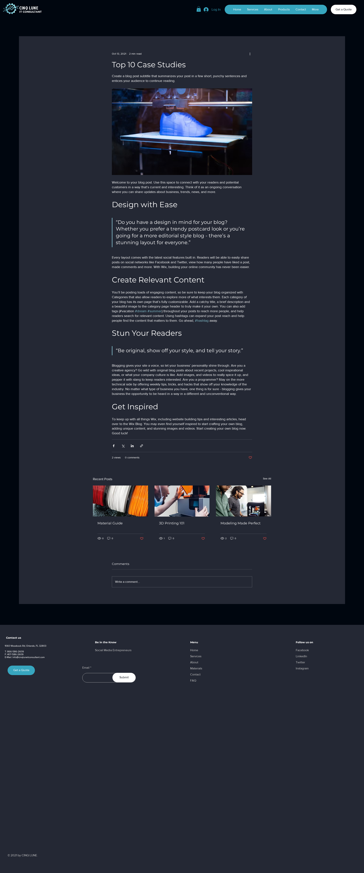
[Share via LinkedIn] (132, 446)
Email (85, 667)
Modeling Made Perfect (240, 523)
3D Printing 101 (171, 523)
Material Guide (110, 523)
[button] (198, 9)
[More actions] (250, 53)
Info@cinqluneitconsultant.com (29, 657)
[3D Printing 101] (182, 501)
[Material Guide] (120, 501)
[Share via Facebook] (113, 446)
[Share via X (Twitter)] (123, 446)
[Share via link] (141, 446)
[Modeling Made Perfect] (243, 501)
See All (267, 478)
